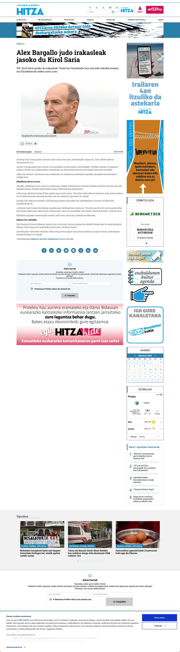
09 (122, 152)
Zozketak (110, 20)
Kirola (20, 43)
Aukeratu (158, 626)
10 (119, 152)
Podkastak (69, 20)
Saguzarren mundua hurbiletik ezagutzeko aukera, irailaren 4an (143, 499)
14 (150, 369)
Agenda (90, 20)
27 (131, 362)
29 (141, 362)
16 (161, 369)
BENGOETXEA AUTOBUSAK (145, 231)
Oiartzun (38, 152)
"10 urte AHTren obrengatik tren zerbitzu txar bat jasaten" (144, 468)
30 (146, 362)
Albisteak (21, 20)
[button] (149, 437)
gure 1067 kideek (21, 620)
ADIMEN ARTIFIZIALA (136, 20)
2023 (116, 152)
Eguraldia (145, 389)
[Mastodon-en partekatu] (58, 250)
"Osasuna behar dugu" (143, 489)
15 (155, 369)
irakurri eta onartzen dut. (53, 289)
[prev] (135, 355)
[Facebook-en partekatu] (44, 250)
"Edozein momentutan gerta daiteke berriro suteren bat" (143, 456)
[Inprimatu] (95, 250)
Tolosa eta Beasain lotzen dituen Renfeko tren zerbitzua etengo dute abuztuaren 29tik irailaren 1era (89, 553)
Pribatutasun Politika (43, 289)
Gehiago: (133, 437)
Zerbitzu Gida (145, 200)
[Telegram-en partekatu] (73, 250)
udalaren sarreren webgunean (44, 239)
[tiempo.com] (161, 394)
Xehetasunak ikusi (14, 647)
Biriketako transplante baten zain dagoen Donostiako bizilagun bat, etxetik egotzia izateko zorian (40, 553)
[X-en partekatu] (51, 250)
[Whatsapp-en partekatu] (80, 250)
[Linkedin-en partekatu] (88, 250)
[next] (155, 355)
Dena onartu (159, 618)
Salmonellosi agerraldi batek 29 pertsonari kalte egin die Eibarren (136, 551)
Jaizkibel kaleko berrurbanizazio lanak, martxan (143, 479)
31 (151, 362)
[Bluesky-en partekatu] (66, 250)
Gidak (160, 20)
